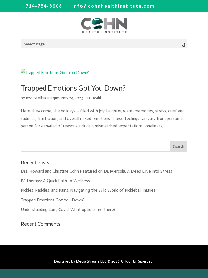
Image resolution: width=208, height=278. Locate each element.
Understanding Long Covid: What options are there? (68, 209)
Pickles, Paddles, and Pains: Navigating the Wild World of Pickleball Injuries (88, 190)
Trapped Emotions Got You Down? (73, 88)
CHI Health (93, 98)
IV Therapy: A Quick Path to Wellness (55, 180)
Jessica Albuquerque (42, 98)
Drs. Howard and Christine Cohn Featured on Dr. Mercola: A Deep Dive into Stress (96, 171)
